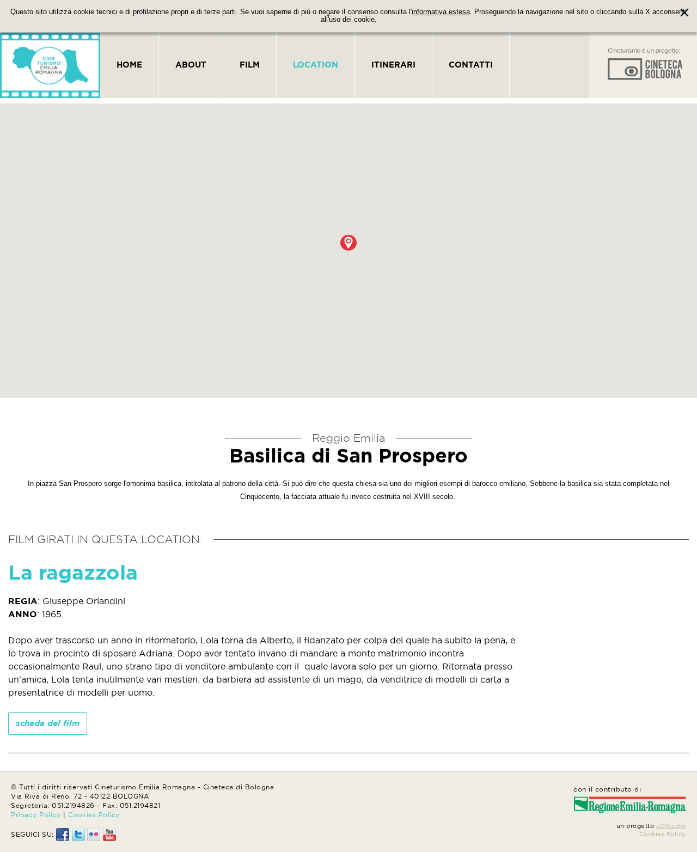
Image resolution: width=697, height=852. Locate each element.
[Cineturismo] (50, 65)
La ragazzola (73, 572)
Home (129, 64)
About (190, 64)
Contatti (471, 64)
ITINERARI (393, 64)
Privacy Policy (35, 814)
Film (250, 64)
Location (315, 64)
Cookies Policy (94, 814)
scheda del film (48, 723)
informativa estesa (441, 12)
